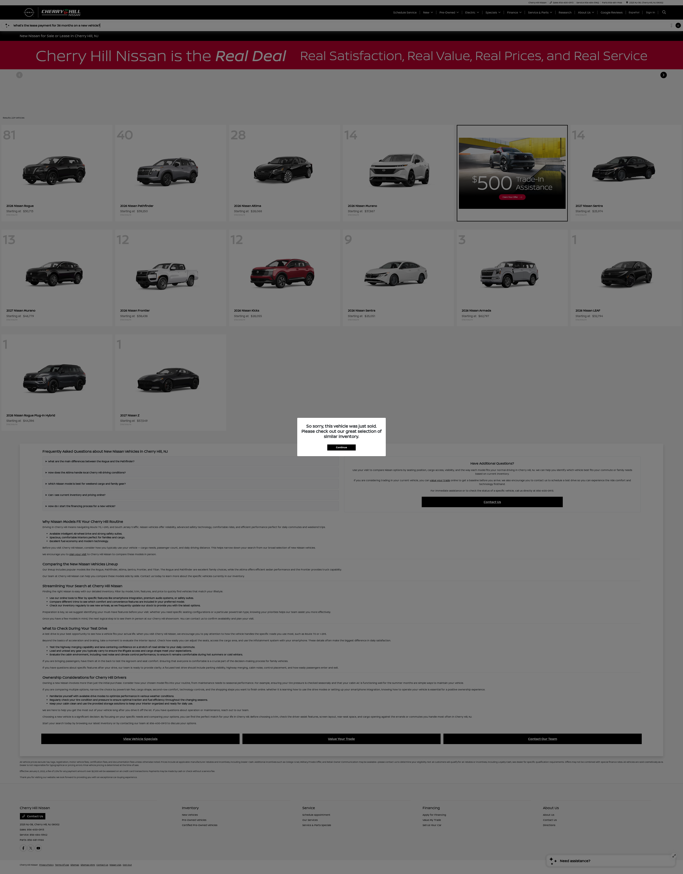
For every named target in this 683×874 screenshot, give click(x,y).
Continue (341, 447)
